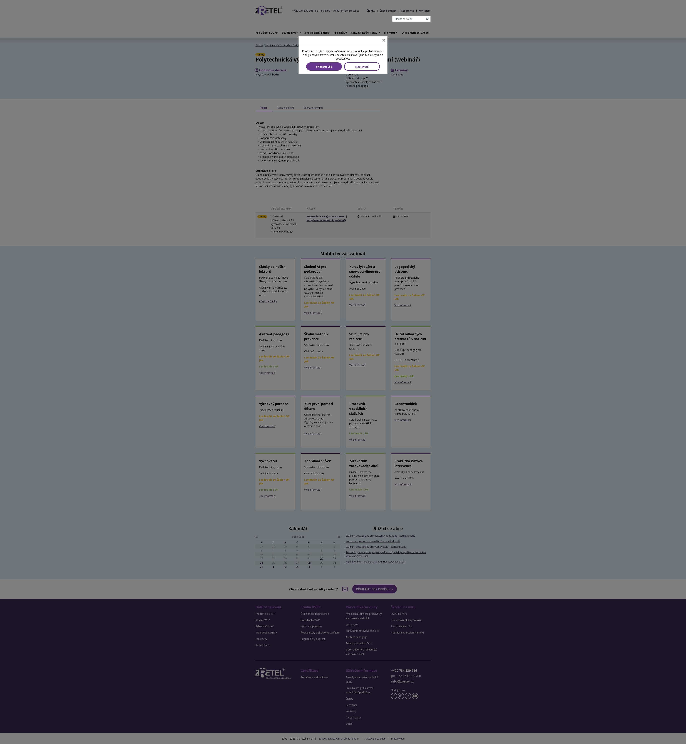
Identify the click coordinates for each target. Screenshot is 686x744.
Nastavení (362, 66)
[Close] (383, 40)
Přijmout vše (324, 66)
